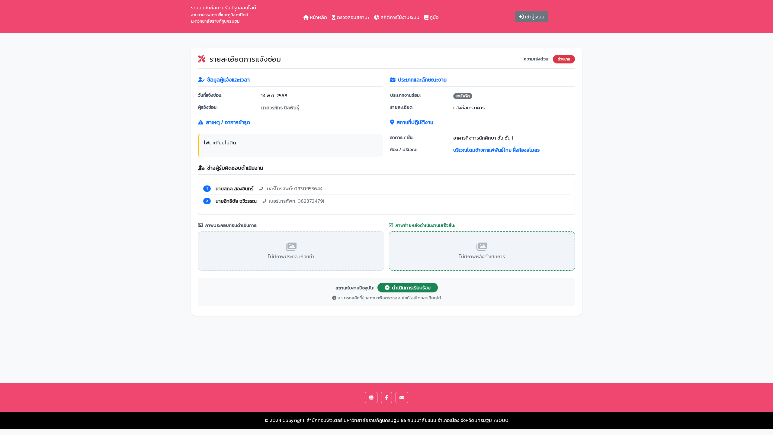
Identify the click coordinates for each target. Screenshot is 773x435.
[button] (371, 397)
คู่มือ (433, 17)
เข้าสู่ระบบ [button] (534, 16)
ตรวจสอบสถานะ (352, 17)
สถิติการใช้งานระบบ (399, 17)
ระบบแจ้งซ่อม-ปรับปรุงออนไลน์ (223, 14)
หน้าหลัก (318, 17)
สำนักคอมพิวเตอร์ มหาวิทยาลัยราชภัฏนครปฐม (352, 420)
